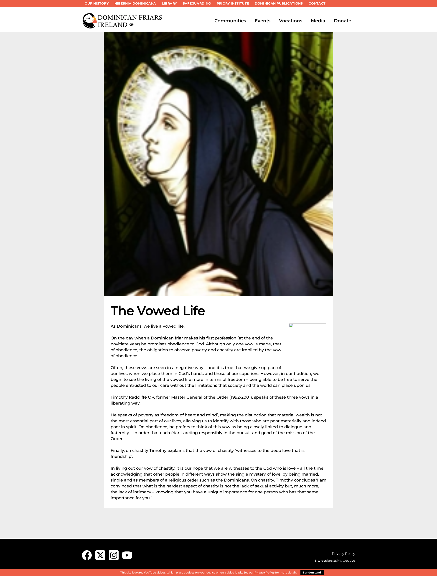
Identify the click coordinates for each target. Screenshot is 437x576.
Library (169, 3)
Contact (317, 3)
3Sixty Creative (344, 560)
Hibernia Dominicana (135, 3)
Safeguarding (197, 3)
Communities (230, 20)
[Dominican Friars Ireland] (123, 26)
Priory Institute (233, 3)
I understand (312, 572)
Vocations (290, 20)
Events (262, 20)
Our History (97, 3)
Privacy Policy (343, 553)
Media (318, 20)
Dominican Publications (279, 3)
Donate (342, 20)
